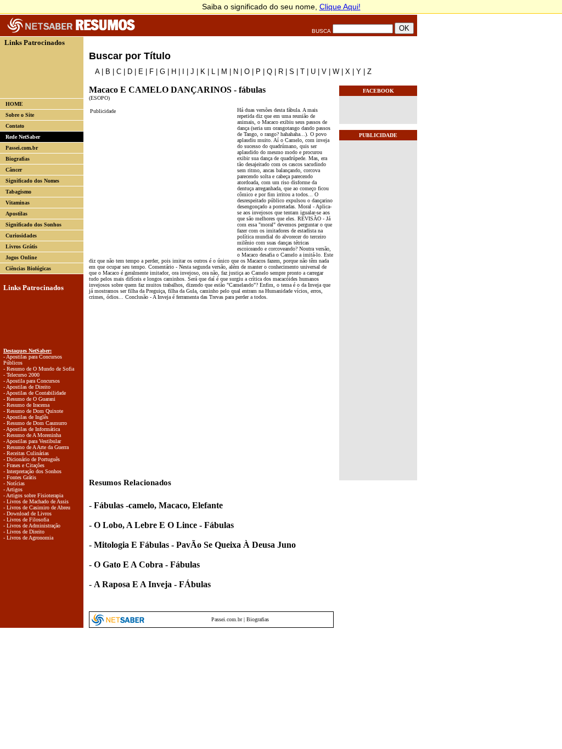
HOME (14, 104)
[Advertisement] (37, 72)
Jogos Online (21, 257)
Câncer (13, 170)
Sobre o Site (19, 115)
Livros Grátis (21, 246)
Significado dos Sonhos (33, 225)
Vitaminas (17, 203)
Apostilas (16, 214)
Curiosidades (21, 235)
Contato (14, 126)
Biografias (17, 159)
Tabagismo (18, 192)
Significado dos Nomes (32, 181)
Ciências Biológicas (28, 268)
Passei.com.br (21, 148)
